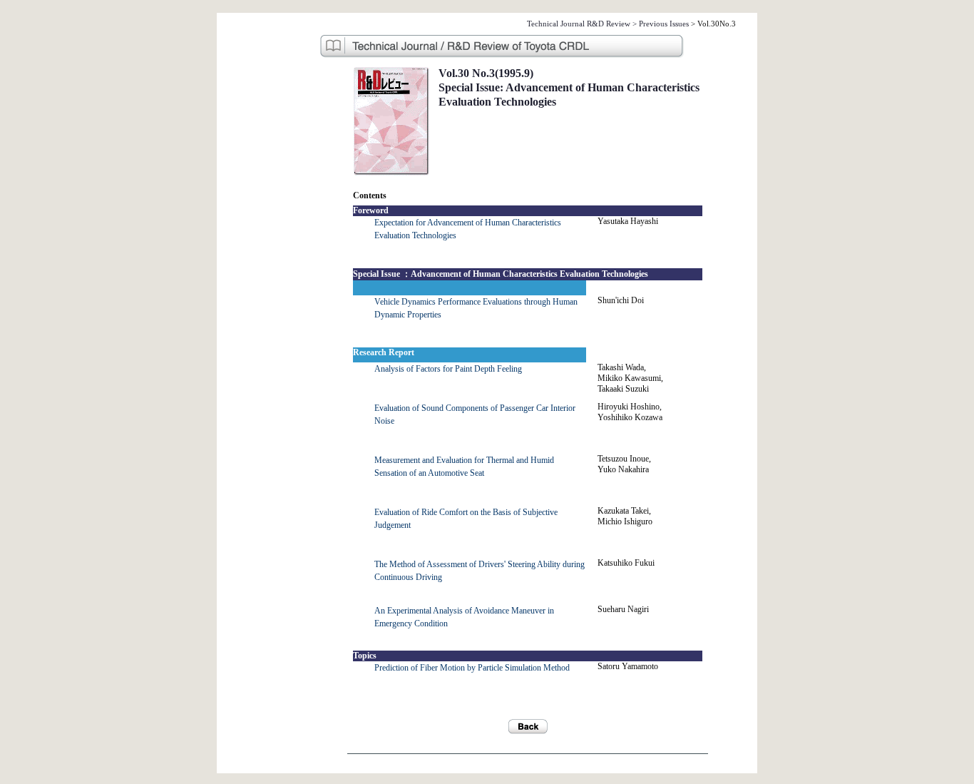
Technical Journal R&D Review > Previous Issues (608, 23)
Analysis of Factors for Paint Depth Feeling (448, 369)
